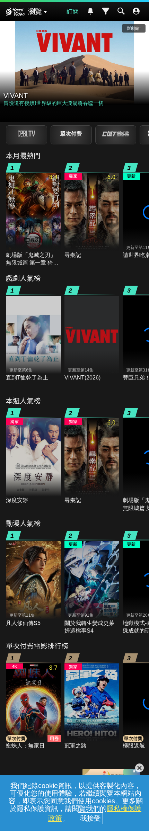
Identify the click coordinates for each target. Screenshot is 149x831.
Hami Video (15, 12)
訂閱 (72, 11)
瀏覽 (35, 11)
